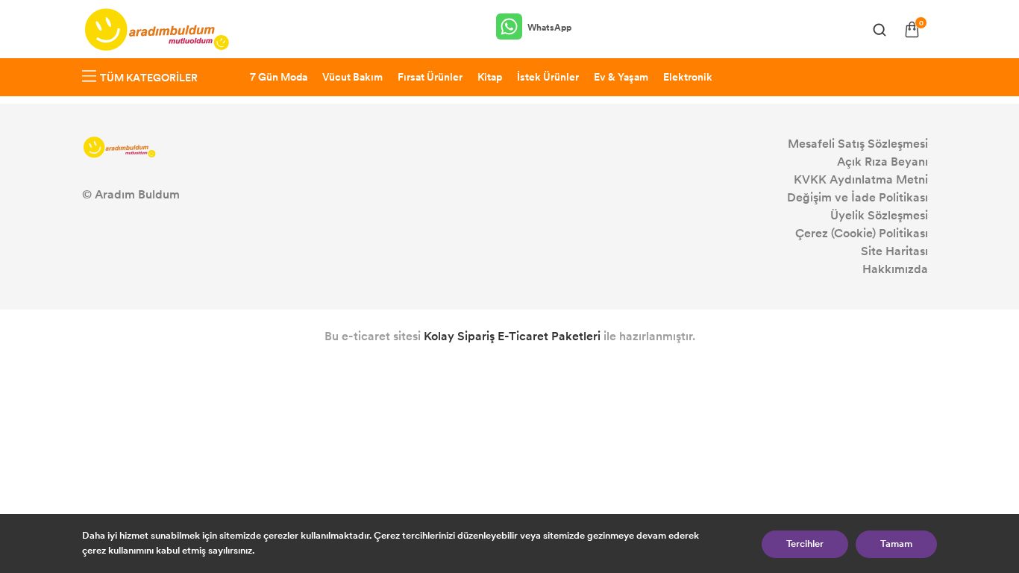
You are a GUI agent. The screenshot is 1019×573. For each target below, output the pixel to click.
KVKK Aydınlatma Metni (861, 179)
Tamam (896, 544)
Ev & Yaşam (621, 77)
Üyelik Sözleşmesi (879, 215)
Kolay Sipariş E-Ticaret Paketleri (512, 336)
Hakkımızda (895, 269)
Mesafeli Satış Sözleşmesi (858, 143)
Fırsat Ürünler (430, 77)
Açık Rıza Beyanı (882, 161)
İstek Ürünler (548, 77)
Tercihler (805, 544)
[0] (912, 29)
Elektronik (687, 77)
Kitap (489, 77)
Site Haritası (894, 251)
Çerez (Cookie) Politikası (861, 233)
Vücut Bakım (352, 77)
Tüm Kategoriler (149, 78)
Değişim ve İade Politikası (857, 197)
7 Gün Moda (278, 77)
